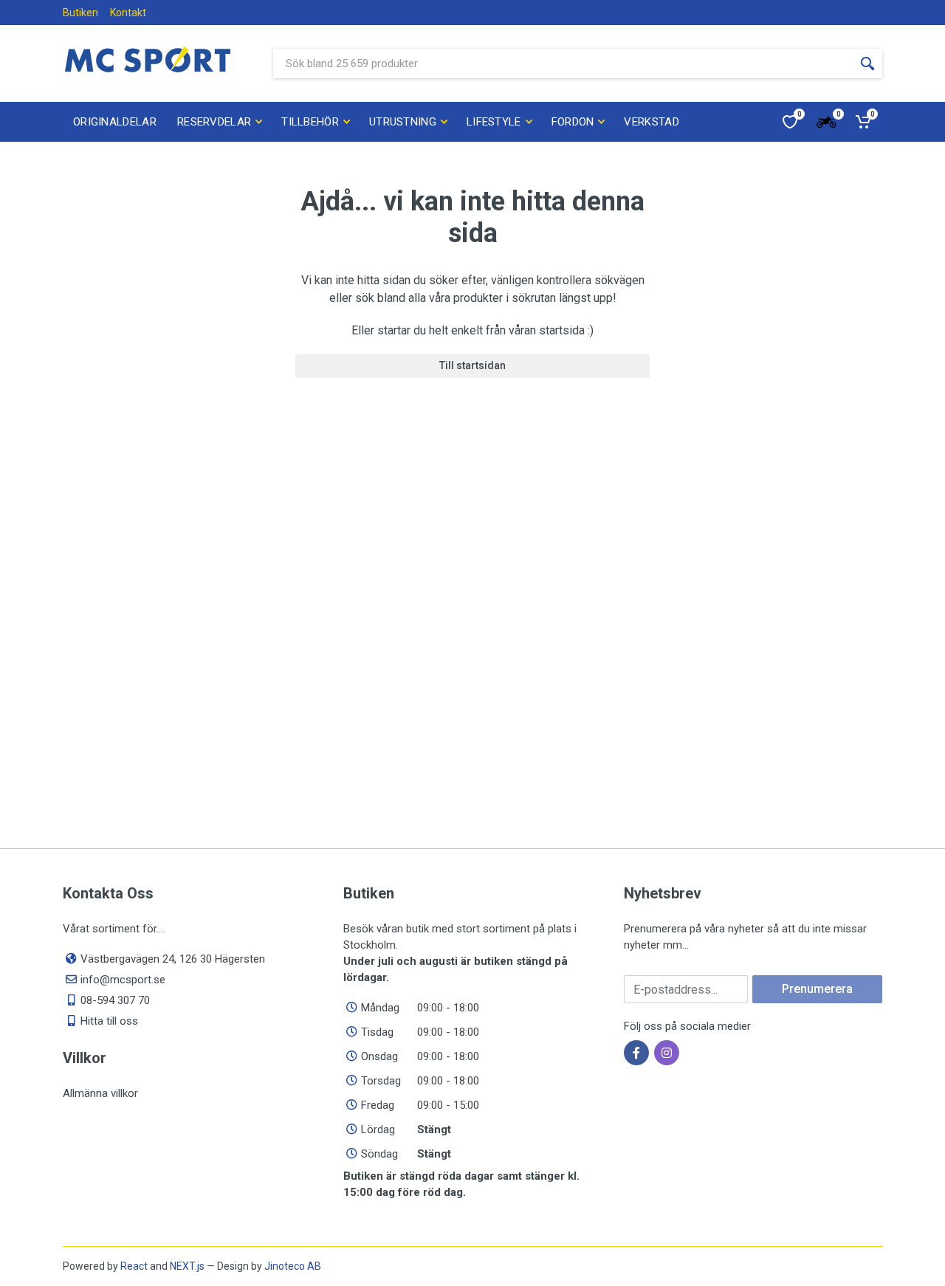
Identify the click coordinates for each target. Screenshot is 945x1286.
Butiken (80, 12)
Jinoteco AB (292, 1266)
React (134, 1266)
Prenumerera (817, 989)
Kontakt (128, 12)
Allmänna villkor (100, 1093)
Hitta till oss (109, 1021)
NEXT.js (187, 1266)
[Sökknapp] (867, 63)
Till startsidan (472, 365)
